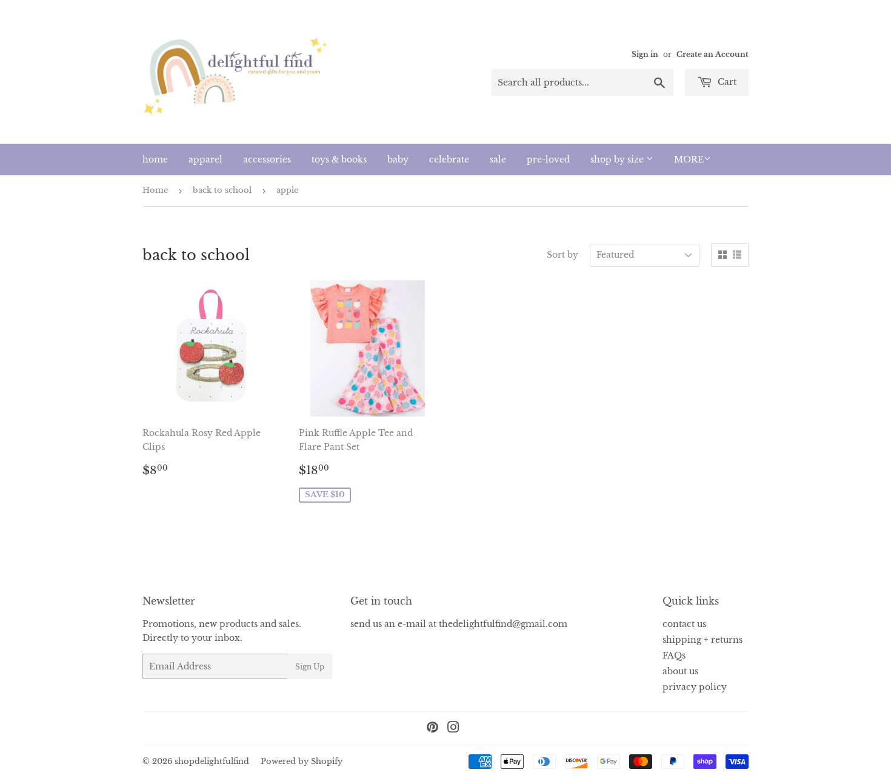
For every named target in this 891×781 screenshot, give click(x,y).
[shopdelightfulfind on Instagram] (453, 728)
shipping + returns (702, 639)
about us (680, 671)
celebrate (449, 159)
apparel (205, 159)
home (155, 159)
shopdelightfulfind (212, 761)
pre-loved (548, 159)
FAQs (674, 655)
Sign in (645, 54)
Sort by (562, 254)
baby (398, 159)
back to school (222, 190)
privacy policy (694, 687)
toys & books (339, 159)
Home (155, 190)
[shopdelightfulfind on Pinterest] (432, 728)
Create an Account (712, 54)
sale (498, 159)
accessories (267, 159)
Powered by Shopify (301, 761)
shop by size (618, 159)
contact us (684, 623)
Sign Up (309, 666)
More (689, 159)
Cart (725, 81)
